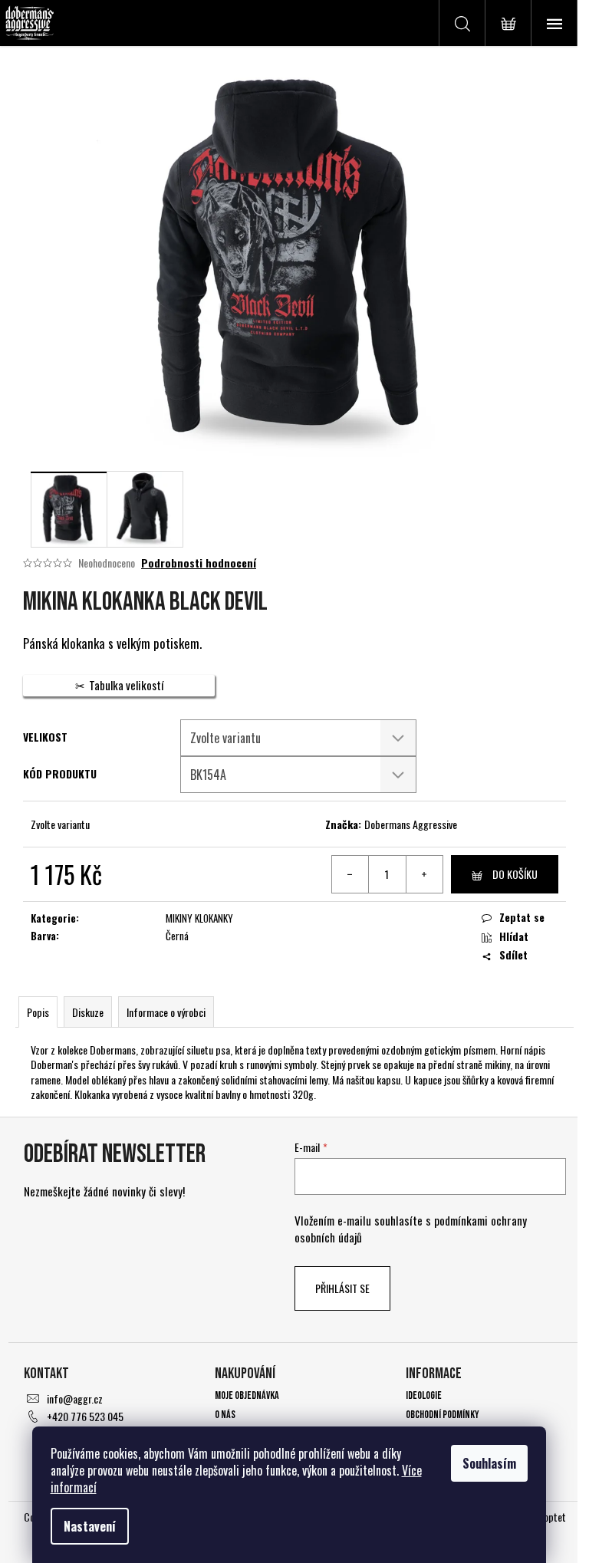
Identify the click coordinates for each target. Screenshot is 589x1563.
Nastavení (90, 1526)
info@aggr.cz (75, 1398)
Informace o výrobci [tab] (166, 1012)
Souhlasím (489, 1463)
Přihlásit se (342, 1288)
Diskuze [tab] (88, 1012)
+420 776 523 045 (85, 1416)
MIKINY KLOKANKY (199, 918)
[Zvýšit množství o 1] (424, 874)
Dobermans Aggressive (410, 824)
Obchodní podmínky (442, 1414)
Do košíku (515, 874)
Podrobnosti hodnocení (198, 563)
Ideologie (424, 1395)
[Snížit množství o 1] (350, 874)
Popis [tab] (38, 1012)
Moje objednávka (247, 1395)
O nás (225, 1414)
